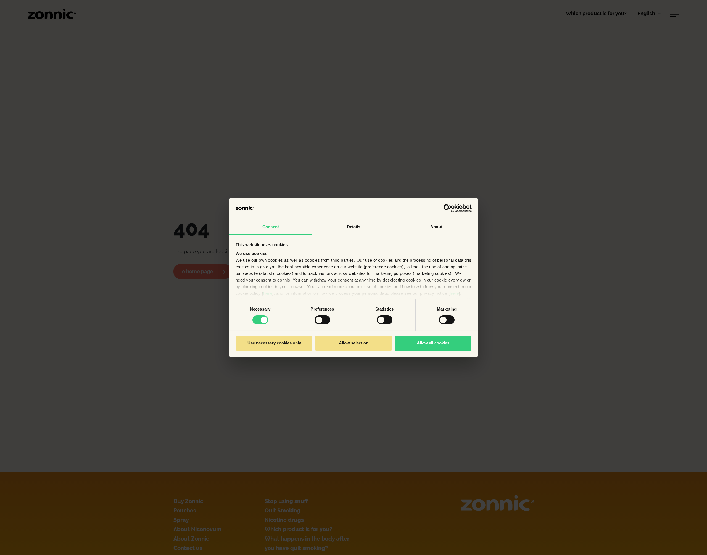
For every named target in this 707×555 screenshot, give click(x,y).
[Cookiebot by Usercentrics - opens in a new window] (447, 208)
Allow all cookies (433, 342)
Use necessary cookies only (274, 342)
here (267, 293)
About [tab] (436, 226)
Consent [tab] (270, 226)
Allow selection (353, 342)
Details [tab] (353, 226)
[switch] (322, 319)
